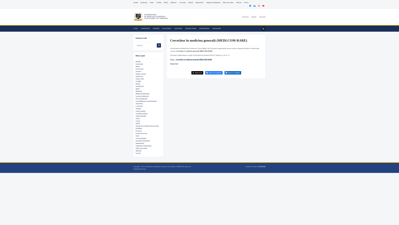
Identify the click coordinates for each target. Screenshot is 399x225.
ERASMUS (139, 128)
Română (245, 17)
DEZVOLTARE (216, 28)
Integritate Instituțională (213, 2)
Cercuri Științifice (141, 138)
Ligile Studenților (141, 116)
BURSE (138, 123)
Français (262, 17)
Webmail (238, 2)
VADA (137, 136)
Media (152, 2)
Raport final (174, 64)
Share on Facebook (215, 73)
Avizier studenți (140, 111)
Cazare (138, 121)
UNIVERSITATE (145, 28)
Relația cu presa (141, 74)
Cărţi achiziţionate (141, 99)
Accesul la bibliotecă (142, 96)
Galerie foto (139, 76)
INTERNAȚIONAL (204, 28)
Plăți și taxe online (228, 2)
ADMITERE (156, 28)
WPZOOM (262, 166)
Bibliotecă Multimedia (142, 94)
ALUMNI (158, 2)
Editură (166, 2)
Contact (246, 2)
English (254, 17)
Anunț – (191, 60)
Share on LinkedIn (234, 73)
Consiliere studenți (141, 113)
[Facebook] (250, 6)
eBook (138, 89)
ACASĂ (136, 28)
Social (137, 118)
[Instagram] (259, 6)
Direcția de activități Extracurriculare (147, 126)
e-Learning (182, 2)
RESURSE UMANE (190, 28)
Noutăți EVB (139, 86)
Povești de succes (141, 133)
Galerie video (140, 79)
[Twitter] (254, 6)
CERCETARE (178, 28)
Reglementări (199, 2)
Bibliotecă (173, 2)
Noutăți (136, 2)
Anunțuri (138, 71)
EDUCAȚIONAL (166, 28)
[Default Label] (263, 6)
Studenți (190, 2)
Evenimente (143, 2)
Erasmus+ (139, 131)
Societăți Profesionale (143, 141)
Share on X (198, 73)
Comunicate (139, 69)
